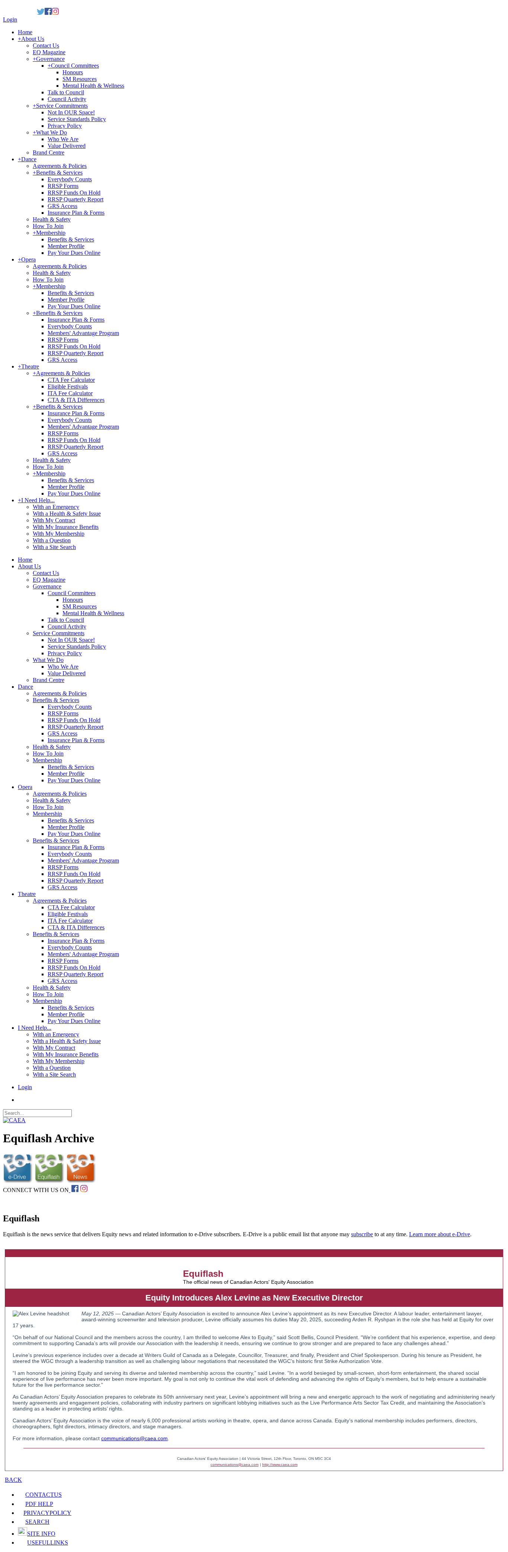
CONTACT (43, 1494)
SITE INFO (41, 1533)
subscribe (362, 1234)
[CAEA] (14, 1120)
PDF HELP (39, 1504)
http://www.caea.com (280, 1464)
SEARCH (37, 1522)
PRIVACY (47, 1513)
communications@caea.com (134, 1438)
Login (10, 19)
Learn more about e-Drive (439, 1234)
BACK (13, 1480)
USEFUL (47, 1542)
